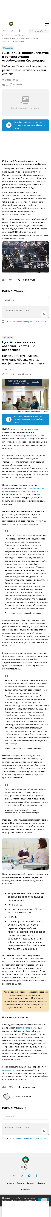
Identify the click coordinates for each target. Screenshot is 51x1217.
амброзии (7, 1070)
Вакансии (30, 1183)
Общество (23, 35)
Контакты (10, 1183)
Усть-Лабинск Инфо (9, 35)
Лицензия (41, 1183)
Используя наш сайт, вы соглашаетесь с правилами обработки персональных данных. (19, 1200)
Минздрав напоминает (28, 435)
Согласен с (25, 321)
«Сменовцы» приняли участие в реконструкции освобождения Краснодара (20, 40)
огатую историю (25, 1027)
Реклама (20, 1183)
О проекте (25, 1189)
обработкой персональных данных (31, 321)
